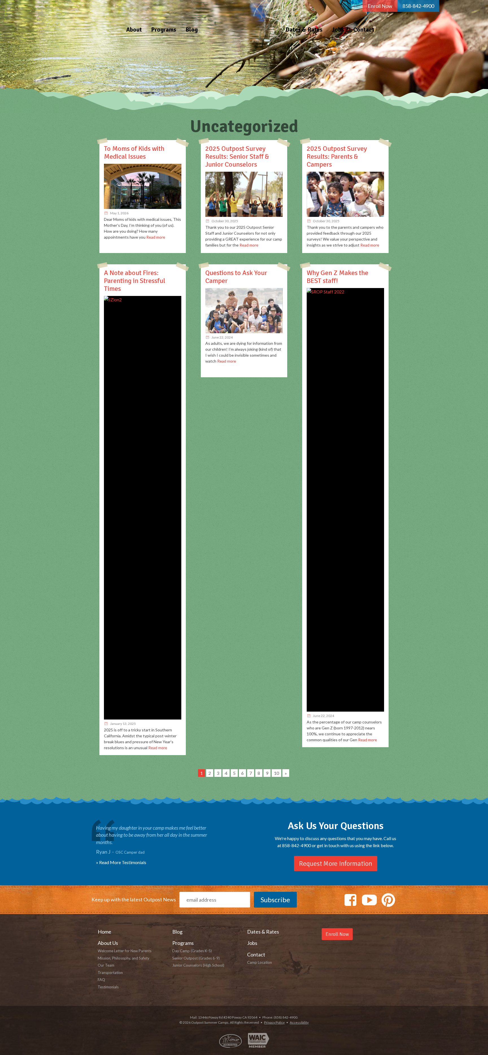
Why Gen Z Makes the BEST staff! (337, 277)
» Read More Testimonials (121, 862)
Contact (363, 29)
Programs (163, 29)
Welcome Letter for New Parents (124, 951)
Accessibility (299, 1022)
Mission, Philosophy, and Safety (123, 958)
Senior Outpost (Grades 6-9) (196, 958)
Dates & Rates (304, 29)
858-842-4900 (418, 6)
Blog (192, 29)
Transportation (110, 972)
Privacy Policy (274, 1022)
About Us (108, 943)
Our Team (106, 965)
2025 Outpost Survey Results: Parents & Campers (337, 156)
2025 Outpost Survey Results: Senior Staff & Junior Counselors (237, 156)
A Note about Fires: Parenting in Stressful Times (134, 281)
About (134, 29)
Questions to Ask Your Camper (236, 277)
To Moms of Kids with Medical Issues (134, 152)
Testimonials (108, 987)
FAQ (101, 979)
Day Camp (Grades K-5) (192, 951)
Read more (155, 237)
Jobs (338, 29)
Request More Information (335, 863)
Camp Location (259, 962)
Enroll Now (380, 6)
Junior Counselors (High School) (198, 965)
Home (241, 19)
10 (276, 773)
